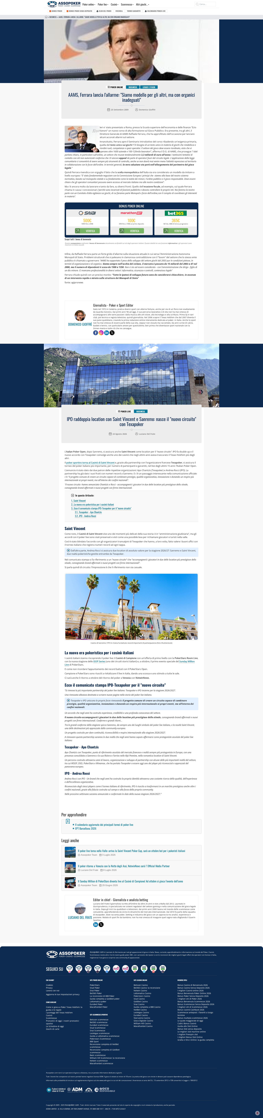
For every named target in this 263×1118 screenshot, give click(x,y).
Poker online (88, 4)
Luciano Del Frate (147, 434)
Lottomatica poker (98, 1001)
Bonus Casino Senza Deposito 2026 (194, 987)
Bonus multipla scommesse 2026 (193, 1018)
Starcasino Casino (142, 1018)
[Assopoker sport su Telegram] (144, 969)
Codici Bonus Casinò (187, 1023)
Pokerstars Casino (142, 996)
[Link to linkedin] (106, 332)
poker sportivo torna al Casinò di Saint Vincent (90, 462)
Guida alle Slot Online (188, 1026)
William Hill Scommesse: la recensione (107, 1058)
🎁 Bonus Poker (55, 11)
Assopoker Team (89, 855)
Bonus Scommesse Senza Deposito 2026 (196, 1004)
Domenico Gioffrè (147, 109)
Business (53, 17)
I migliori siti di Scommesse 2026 (193, 1007)
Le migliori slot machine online (192, 1031)
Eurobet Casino (141, 1015)
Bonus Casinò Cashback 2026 (191, 1009)
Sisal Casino (139, 998)
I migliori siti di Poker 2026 (190, 998)
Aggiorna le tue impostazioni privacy (62, 994)
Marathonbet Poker (99, 1007)
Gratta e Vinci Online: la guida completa (196, 1040)
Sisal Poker (95, 987)
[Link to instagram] (101, 332)
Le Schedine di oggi (55, 1026)
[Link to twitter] (112, 332)
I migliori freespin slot (188, 1034)
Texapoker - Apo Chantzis (88, 512)
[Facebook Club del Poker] (125, 969)
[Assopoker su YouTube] (79, 969)
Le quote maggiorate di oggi (190, 1020)
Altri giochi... (142, 4)
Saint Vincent (78, 500)
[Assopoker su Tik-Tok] (88, 969)
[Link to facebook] (95, 332)
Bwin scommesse (98, 1055)
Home (46, 17)
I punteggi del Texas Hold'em (59, 1012)
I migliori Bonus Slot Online (190, 1037)
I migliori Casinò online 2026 (191, 990)
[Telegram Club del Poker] (116, 969)
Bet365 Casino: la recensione (147, 987)
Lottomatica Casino (142, 993)
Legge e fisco (149, 86)
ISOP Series (99, 661)
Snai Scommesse (97, 1030)
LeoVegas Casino (141, 1012)
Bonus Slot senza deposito (190, 1029)
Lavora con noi (52, 990)
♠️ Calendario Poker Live (155, 11)
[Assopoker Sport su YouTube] (153, 969)
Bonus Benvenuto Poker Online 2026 (194, 993)
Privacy (49, 987)
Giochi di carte (52, 1029)
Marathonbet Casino (143, 1026)
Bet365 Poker (96, 993)
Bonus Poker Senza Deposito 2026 (193, 996)
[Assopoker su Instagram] (69, 969)
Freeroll (119, 11)
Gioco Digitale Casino (143, 1020)
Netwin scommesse (99, 1060)
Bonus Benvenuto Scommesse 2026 (194, 1001)
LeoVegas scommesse (100, 1033)
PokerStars (95, 985)
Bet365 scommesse (98, 1022)
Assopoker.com (97, 952)
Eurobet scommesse (99, 1025)
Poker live (102, 4)
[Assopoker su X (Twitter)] (97, 969)
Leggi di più (131, 940)
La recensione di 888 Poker (102, 996)
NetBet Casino (140, 1009)
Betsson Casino (141, 985)
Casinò (114, 4)
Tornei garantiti (134, 11)
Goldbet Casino (141, 1001)
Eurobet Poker (96, 1004)
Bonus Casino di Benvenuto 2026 (193, 985)
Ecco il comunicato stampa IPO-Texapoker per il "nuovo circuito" (101, 508)
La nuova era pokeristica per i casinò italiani (92, 504)
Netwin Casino (140, 990)
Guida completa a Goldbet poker (105, 998)
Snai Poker (94, 990)
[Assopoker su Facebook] (106, 969)
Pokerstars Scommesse (100, 1038)
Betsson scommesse (99, 1019)
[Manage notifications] (257, 1113)
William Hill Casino (142, 1023)
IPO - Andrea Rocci (85, 516)
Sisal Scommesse (97, 1027)
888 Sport (94, 1041)
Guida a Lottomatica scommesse (104, 1036)
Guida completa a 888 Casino (147, 1007)
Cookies (49, 985)
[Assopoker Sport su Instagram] (134, 969)
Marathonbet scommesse (101, 1063)
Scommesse (126, 4)
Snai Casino (139, 1004)
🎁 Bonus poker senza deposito (79, 11)
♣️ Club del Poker (103, 11)
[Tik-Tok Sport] (162, 969)
